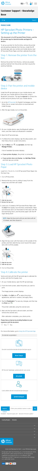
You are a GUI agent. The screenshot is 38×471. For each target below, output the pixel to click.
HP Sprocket (12, 102)
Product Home (6, 25)
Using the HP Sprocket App (27, 331)
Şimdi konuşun (19, 397)
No (11, 325)
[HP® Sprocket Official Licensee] (6, 3)
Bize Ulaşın (19, 355)
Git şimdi (19, 376)
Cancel (5, 412)
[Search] (27, 3)
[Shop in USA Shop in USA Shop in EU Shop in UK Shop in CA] (23, 3)
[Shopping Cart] (31, 3)
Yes (5, 325)
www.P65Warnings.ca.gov (29, 449)
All (3, 20)
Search (34, 20)
